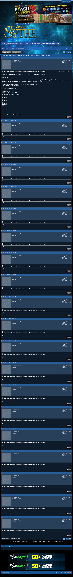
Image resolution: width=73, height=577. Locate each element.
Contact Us (56, 572)
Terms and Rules (69, 575)
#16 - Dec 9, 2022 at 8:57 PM (9, 428)
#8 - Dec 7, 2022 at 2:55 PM (9, 252)
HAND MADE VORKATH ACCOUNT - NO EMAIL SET (27, 541)
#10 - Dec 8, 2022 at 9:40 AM (9, 296)
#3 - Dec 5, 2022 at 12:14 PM (9, 142)
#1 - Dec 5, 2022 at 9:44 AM (9, 58)
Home (64, 572)
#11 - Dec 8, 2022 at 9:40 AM (9, 318)
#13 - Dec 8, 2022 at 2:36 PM (9, 362)
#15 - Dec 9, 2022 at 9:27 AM (9, 407)
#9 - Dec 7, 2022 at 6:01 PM (9, 274)
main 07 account (10, 48)
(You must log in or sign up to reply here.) (11, 538)
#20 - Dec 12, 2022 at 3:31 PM (10, 517)
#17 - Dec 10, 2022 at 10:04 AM (10, 451)
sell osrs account (20, 48)
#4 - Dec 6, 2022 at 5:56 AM (9, 164)
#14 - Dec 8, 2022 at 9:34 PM (9, 384)
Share (68, 117)
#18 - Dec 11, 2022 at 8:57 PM (10, 473)
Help (61, 572)
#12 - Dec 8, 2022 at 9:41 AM (9, 340)
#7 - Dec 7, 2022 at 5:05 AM (9, 230)
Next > (69, 52)
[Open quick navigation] (71, 43)
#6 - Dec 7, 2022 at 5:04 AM (9, 208)
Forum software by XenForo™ (13, 575)
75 (70, 61)
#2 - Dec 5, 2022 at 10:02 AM (9, 120)
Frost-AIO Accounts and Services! (52, 541)
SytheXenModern (6, 572)
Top (68, 572)
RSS (70, 572)
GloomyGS (16, 61)
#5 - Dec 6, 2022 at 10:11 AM (9, 186)
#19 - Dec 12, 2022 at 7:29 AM (10, 495)
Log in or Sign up (66, 1)
